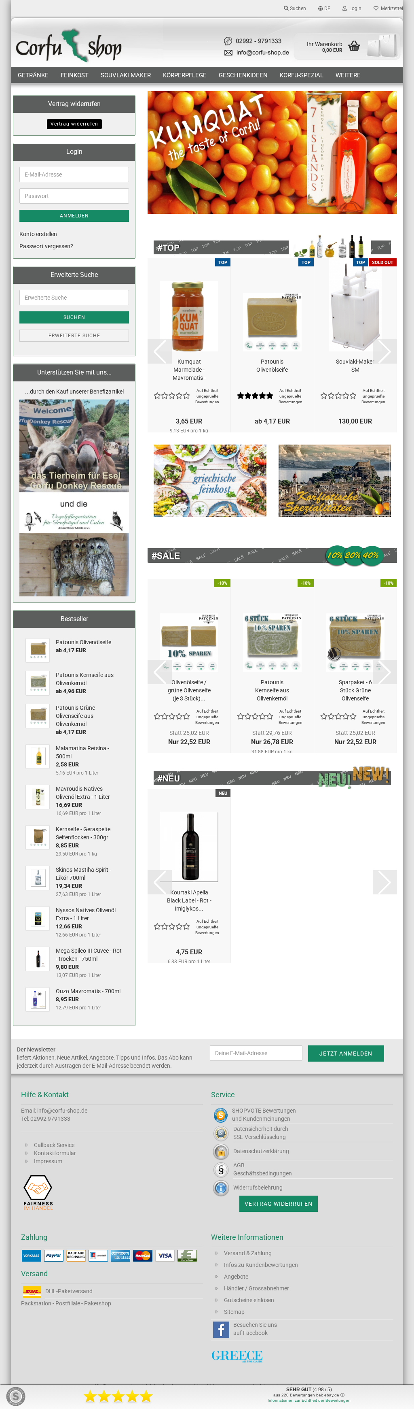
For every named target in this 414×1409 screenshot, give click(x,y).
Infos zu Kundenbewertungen (261, 1265)
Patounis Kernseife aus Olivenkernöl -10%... (272, 690)
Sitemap (234, 1312)
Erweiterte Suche (74, 335)
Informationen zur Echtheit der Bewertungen (309, 1400)
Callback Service (54, 1145)
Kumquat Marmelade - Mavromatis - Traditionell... (189, 370)
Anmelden (74, 216)
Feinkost (75, 75)
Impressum (48, 1161)
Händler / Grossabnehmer (256, 1288)
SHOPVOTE (246, 1110)
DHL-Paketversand (69, 1291)
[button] (324, 8)
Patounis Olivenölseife (272, 365)
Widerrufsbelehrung (258, 1187)
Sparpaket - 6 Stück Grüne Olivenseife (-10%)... (355, 690)
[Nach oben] (392, 1397)
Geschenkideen (243, 75)
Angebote (236, 1276)
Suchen (74, 317)
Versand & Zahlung (248, 1253)
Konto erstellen (38, 234)
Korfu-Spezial (301, 75)
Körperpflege (185, 75)
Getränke (33, 75)
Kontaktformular (55, 1153)
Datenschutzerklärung (261, 1151)
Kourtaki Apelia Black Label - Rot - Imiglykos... (189, 900)
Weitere (348, 75)
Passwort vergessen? (46, 246)
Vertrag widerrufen (74, 124)
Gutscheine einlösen (249, 1300)
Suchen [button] (297, 8)
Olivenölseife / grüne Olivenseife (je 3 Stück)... (189, 690)
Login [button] (354, 8)
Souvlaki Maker (126, 75)
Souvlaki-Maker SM (355, 365)
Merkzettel (390, 8)
